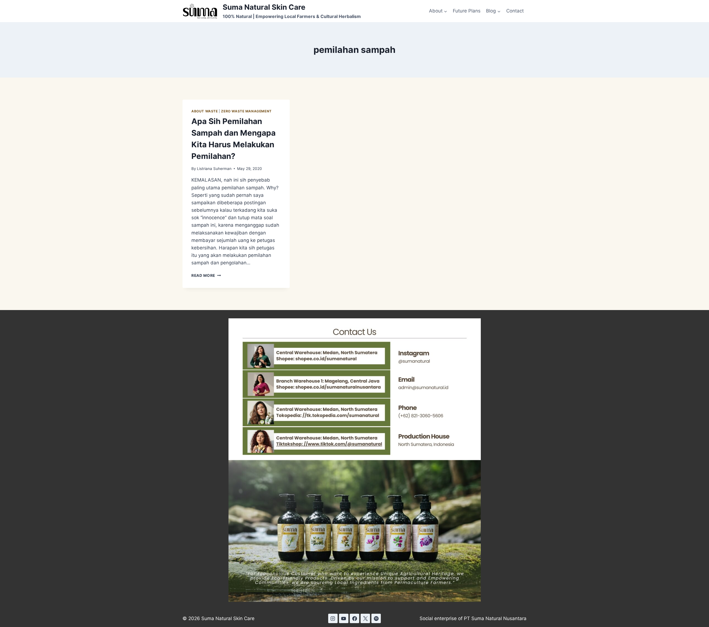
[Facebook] (354, 618)
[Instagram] (333, 618)
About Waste (204, 111)
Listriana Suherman (214, 168)
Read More (206, 275)
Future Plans (467, 11)
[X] (365, 618)
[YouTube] (343, 618)
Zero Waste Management (246, 111)
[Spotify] (376, 618)
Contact (515, 11)
